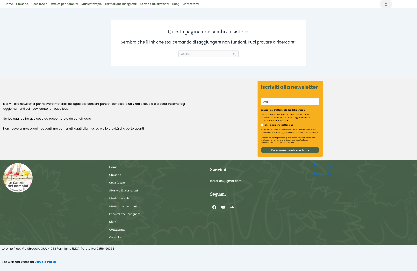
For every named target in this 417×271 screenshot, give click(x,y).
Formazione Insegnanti (121, 4)
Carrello (115, 237)
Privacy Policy (323, 165)
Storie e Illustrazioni (154, 4)
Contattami (191, 4)
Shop (176, 4)
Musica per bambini (64, 4)
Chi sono (22, 4)
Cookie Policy (323, 173)
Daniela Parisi (45, 262)
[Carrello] (386, 4)
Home (9, 4)
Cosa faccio (39, 4)
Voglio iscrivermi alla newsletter (290, 150)
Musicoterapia (91, 4)
